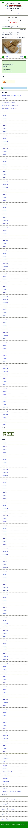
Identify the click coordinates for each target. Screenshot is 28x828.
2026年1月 (5, 138)
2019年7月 (5, 345)
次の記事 (21, 56)
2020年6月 (5, 315)
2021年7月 (5, 276)
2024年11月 (5, 184)
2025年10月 (5, 148)
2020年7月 (5, 312)
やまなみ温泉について (7, 771)
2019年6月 (5, 348)
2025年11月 (5, 144)
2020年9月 (5, 305)
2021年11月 (5, 263)
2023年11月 (5, 223)
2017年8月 (5, 421)
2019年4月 (5, 355)
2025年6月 (5, 161)
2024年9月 (5, 190)
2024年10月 (5, 187)
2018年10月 (5, 375)
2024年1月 (5, 217)
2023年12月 (5, 220)
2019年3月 (5, 358)
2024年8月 (5, 194)
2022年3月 (5, 250)
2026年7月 (5, 118)
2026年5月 (5, 125)
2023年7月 (5, 236)
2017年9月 (5, 417)
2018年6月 (5, 388)
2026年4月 (5, 128)
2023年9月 (5, 230)
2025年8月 (5, 154)
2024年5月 (5, 204)
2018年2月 (5, 401)
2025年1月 (5, 177)
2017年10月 (5, 414)
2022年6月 (5, 243)
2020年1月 (5, 325)
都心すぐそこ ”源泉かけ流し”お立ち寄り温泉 (12, 791)
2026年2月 (5, 135)
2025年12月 (5, 141)
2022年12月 (5, 240)
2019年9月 (5, 338)
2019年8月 (5, 342)
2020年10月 (5, 302)
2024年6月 (5, 200)
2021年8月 (5, 273)
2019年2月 (5, 361)
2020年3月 (5, 319)
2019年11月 (5, 332)
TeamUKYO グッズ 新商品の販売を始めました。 (12, 95)
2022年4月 (5, 246)
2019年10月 (5, 335)
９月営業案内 (4, 98)
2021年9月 (5, 269)
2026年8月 (5, 115)
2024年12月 (5, 181)
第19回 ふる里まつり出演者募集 (8, 102)
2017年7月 (5, 424)
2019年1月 (5, 365)
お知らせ (5, 765)
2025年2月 (5, 174)
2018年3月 (5, 725)
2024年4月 (5, 207)
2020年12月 (5, 296)
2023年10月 (5, 227)
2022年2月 (5, 253)
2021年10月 (5, 266)
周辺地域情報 (5, 778)
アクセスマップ (6, 758)
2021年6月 (5, 279)
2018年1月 (5, 404)
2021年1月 (5, 292)
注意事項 (5, 788)
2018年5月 (5, 391)
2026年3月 (5, 131)
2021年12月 (5, 259)
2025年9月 (5, 151)
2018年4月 (5, 394)
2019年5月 (5, 351)
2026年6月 (5, 121)
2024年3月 (5, 210)
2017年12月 (5, 407)
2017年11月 (5, 411)
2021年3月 (5, 289)
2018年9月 (5, 378)
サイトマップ (5, 768)
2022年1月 (5, 256)
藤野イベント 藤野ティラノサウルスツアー (10, 105)
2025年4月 (5, 167)
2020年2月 (5, 322)
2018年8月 (5, 381)
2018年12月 (5, 368)
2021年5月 (5, 610)
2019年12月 (5, 656)
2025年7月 (5, 158)
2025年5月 (5, 164)
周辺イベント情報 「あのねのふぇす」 (9, 108)
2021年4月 (5, 286)
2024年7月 (5, 197)
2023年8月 (5, 233)
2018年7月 (5, 384)
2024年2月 (5, 213)
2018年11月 (5, 371)
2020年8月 (5, 309)
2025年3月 (5, 171)
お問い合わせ (5, 761)
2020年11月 (5, 299)
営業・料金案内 (6, 781)
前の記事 (6, 56)
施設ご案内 (5, 784)
